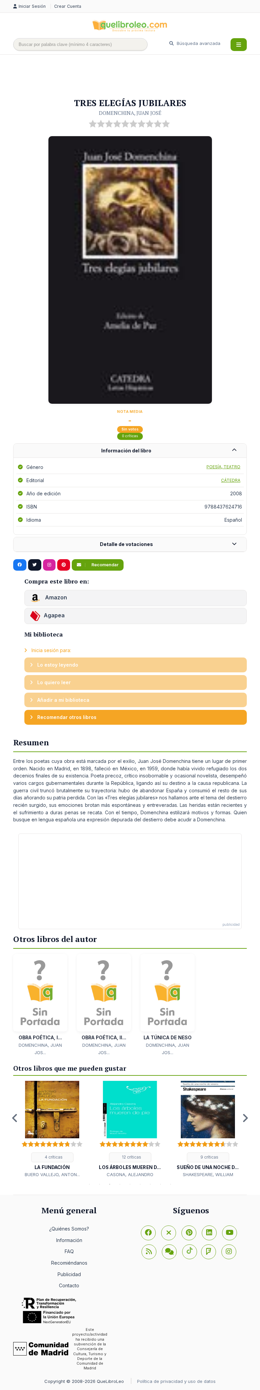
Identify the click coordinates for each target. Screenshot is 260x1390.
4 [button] (119, 1184)
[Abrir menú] (239, 44)
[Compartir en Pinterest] (63, 565)
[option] (52, 1129)
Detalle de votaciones (126, 544)
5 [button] (130, 1184)
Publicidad (69, 1274)
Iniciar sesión (33, 6)
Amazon (55, 597)
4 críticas (53, 1157)
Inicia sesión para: (50, 650)
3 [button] (109, 1184)
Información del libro (126, 450)
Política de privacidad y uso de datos (176, 1381)
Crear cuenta (67, 6)
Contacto (69, 1285)
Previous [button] (15, 1118)
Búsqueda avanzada (197, 43)
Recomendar (104, 564)
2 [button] (99, 1184)
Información (69, 1240)
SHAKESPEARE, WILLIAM (208, 1174)
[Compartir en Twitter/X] (34, 565)
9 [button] (170, 1184)
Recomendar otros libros (66, 717)
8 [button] (160, 1184)
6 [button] (140, 1184)
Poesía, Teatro (223, 466)
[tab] (130, 451)
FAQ (69, 1251)
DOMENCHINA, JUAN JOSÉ (130, 112)
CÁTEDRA (230, 480)
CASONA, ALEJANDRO (130, 1174)
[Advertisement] (136, 76)
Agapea (54, 615)
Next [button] (245, 1118)
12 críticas (131, 1157)
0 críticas (130, 436)
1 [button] (89, 1184)
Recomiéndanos (69, 1263)
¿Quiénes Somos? (69, 1229)
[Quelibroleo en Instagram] (49, 565)
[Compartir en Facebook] (19, 565)
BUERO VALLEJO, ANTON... (52, 1174)
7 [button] (150, 1184)
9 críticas (208, 1157)
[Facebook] (148, 1232)
